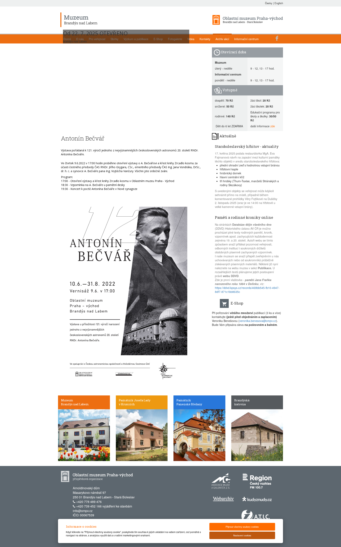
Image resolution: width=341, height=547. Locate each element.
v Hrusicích (127, 404)
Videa (190, 39)
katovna (240, 404)
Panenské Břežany (189, 404)
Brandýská (241, 400)
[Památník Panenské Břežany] (199, 435)
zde (272, 126)
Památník (183, 400)
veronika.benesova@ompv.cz (257, 321)
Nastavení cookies (242, 535)
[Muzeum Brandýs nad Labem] (84, 435)
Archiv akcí (222, 39)
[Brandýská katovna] (257, 435)
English (278, 3)
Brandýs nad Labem (75, 404)
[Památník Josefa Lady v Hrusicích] (142, 435)
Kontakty (205, 39)
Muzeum (67, 400)
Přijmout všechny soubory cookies (242, 526)
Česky (268, 3)
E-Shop (237, 303)
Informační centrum (246, 39)
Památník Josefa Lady (134, 400)
